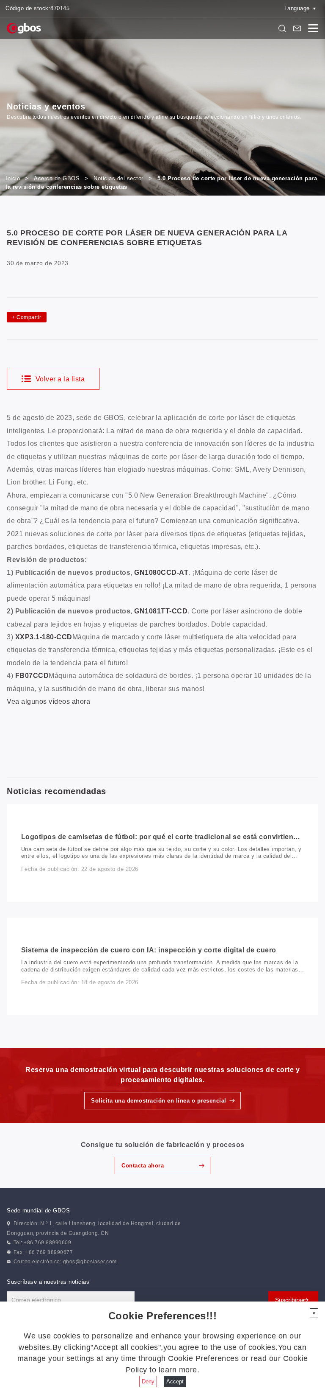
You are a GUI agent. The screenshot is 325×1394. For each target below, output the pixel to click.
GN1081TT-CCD (160, 611)
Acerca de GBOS (57, 178)
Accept (175, 1381)
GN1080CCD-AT (161, 572)
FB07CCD (32, 675)
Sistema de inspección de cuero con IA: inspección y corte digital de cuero (148, 950)
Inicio (13, 178)
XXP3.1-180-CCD (43, 637)
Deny (148, 1381)
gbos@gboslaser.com (90, 1262)
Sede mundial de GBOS (38, 1210)
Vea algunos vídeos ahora (48, 701)
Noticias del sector (118, 178)
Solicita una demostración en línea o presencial (158, 1100)
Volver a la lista (59, 379)
